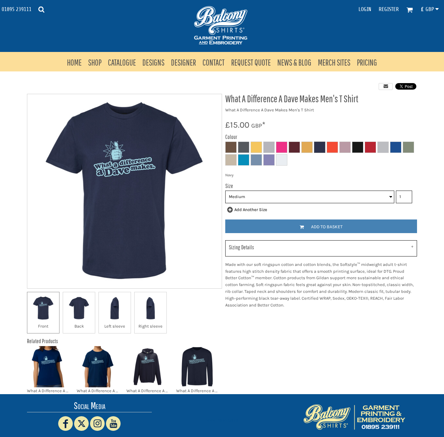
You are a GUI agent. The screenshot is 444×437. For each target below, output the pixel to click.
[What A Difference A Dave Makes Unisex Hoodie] (147, 367)
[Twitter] (81, 423)
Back (79, 326)
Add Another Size (250, 209)
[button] (41, 9)
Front (43, 326)
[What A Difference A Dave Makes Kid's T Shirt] (98, 367)
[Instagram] (97, 423)
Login (365, 9)
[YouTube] (113, 423)
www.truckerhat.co (222, 420)
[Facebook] (65, 423)
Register (389, 9)
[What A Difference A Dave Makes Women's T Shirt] (48, 367)
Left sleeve (114, 326)
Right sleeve (150, 326)
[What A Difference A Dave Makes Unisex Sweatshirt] (197, 367)
